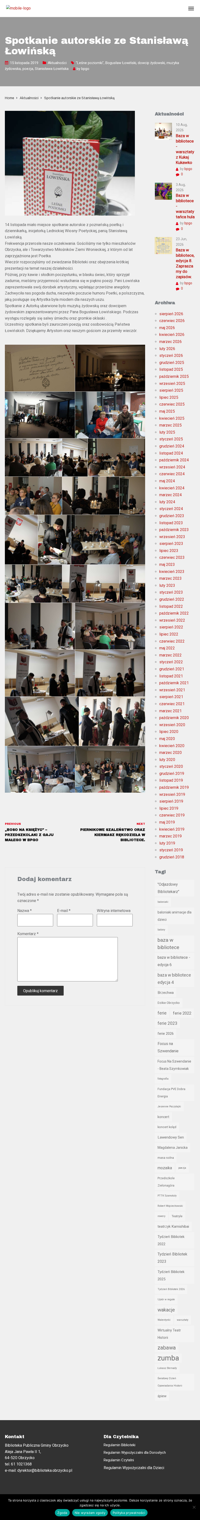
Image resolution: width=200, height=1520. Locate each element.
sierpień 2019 (171, 801)
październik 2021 (174, 683)
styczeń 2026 (171, 355)
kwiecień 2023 (171, 571)
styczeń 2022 (171, 662)
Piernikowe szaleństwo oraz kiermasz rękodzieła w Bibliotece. (112, 835)
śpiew (162, 1396)
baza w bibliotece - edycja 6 (174, 961)
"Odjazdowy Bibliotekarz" (168, 888)
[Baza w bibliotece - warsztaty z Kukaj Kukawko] (163, 131)
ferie (162, 1013)
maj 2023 (167, 564)
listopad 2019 (171, 780)
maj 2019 (167, 822)
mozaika (165, 1168)
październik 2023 (174, 529)
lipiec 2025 (168, 397)
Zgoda (62, 1513)
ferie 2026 (166, 1033)
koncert (163, 1117)
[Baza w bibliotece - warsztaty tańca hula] (163, 191)
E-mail (63, 910)
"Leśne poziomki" (90, 63)
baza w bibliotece (168, 943)
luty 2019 (167, 843)
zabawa (167, 1348)
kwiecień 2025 (171, 418)
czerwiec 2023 (172, 557)
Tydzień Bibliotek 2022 (171, 1240)
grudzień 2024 (171, 446)
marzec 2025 (170, 425)
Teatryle (177, 1216)
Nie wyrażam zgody (90, 1513)
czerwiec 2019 (172, 815)
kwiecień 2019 (171, 829)
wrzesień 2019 (172, 794)
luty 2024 (167, 502)
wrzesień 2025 (172, 383)
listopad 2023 (171, 523)
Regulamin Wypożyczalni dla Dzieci (134, 1467)
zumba (168, 1358)
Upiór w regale (166, 1299)
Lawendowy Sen (171, 1137)
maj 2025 (167, 411)
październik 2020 (174, 717)
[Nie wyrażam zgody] (193, 1507)
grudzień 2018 (171, 857)
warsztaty (182, 1319)
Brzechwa (166, 992)
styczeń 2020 (171, 766)
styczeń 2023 (171, 592)
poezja (27, 68)
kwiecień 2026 (171, 334)
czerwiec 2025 (172, 404)
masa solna (166, 1157)
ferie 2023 (167, 1023)
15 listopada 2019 (24, 63)
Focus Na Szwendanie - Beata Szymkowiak (174, 1065)
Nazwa (24, 910)
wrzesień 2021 (172, 690)
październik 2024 (174, 460)
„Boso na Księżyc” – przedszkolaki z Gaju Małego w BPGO (29, 835)
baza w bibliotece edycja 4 (174, 979)
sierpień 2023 (171, 543)
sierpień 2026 (171, 314)
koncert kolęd (167, 1127)
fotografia (163, 1078)
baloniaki (163, 901)
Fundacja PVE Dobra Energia (171, 1092)
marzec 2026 (170, 341)
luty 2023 (167, 585)
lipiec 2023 (168, 550)
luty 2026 (167, 348)
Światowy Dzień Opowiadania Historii (170, 1382)
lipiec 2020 (168, 731)
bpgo (85, 68)
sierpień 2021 (171, 696)
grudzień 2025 (171, 362)
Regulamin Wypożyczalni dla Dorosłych (135, 1452)
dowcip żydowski (151, 63)
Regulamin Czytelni (119, 1460)
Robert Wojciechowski (170, 1205)
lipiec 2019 (168, 808)
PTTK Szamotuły (167, 1195)
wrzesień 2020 (172, 724)
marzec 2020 (170, 752)
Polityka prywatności (129, 1513)
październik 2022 (174, 613)
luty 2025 (167, 432)
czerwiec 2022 (172, 641)
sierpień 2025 (171, 390)
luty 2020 (167, 759)
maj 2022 (167, 648)
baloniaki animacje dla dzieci (174, 916)
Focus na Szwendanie (168, 1047)
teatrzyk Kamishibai (173, 1226)
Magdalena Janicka (173, 1148)
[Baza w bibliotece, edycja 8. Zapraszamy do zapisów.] (163, 245)
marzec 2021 (170, 711)
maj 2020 (167, 738)
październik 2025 (174, 376)
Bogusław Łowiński (120, 63)
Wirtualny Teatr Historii (169, 1334)
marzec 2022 (170, 655)
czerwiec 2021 (172, 704)
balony (161, 929)
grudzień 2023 (171, 515)
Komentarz (28, 933)
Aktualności (57, 63)
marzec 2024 (170, 495)
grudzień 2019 (171, 773)
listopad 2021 (171, 676)
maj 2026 (167, 327)
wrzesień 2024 (172, 467)
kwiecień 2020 (171, 745)
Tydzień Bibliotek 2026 (171, 1289)
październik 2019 (174, 787)
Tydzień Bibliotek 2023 (172, 1258)
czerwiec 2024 (172, 474)
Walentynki (164, 1319)
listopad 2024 (171, 453)
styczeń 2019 (171, 850)
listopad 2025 (171, 369)
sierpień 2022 (171, 627)
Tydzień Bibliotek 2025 (171, 1275)
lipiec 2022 (168, 634)
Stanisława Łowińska (52, 68)
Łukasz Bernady (167, 1368)
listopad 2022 (171, 606)
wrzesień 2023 (172, 536)
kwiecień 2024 (171, 488)
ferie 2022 (182, 1013)
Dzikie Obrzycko (169, 1003)
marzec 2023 (170, 578)
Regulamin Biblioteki (119, 1445)
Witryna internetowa (113, 910)
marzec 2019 (170, 836)
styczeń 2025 (171, 439)
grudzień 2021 (171, 669)
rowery (161, 1216)
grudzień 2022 (171, 599)
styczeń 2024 (171, 508)
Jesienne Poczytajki (169, 1106)
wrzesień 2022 (172, 620)
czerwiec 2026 (172, 320)
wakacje (166, 1310)
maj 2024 (167, 481)
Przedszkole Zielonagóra (166, 1181)
